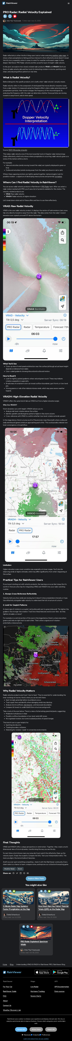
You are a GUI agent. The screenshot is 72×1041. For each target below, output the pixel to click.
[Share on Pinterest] (24, 873)
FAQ (4, 996)
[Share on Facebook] (13, 873)
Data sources (59, 991)
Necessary (27, 1035)
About (5, 1001)
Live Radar (34, 987)
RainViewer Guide (9, 991)
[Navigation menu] (69, 3)
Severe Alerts (36, 996)
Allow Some (36, 1029)
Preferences (45, 1035)
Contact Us (7, 1005)
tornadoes (58, 176)
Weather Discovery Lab (12, 1010)
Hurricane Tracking (38, 991)
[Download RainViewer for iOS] (42, 972)
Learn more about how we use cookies (36, 1039)
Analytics (36, 1035)
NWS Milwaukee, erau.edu (18, 150)
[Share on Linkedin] (21, 873)
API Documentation (61, 987)
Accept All (21, 1029)
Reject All (51, 1029)
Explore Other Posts (36, 878)
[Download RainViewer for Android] (60, 972)
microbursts (28, 705)
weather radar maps (59, 55)
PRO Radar (45, 187)
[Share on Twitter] (17, 873)
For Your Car (7, 987)
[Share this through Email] (28, 873)
